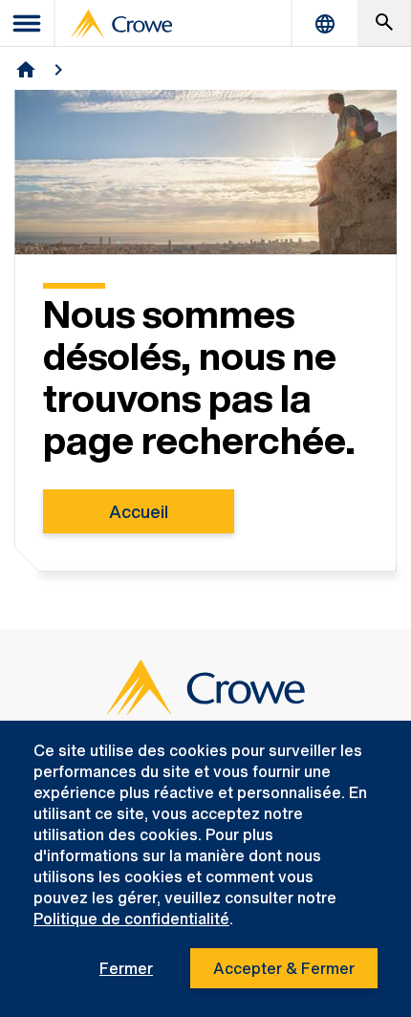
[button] (384, 23)
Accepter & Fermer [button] (284, 968)
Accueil (138, 511)
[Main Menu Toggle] (27, 23)
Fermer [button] (126, 968)
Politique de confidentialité (131, 918)
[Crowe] (121, 24)
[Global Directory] (325, 23)
